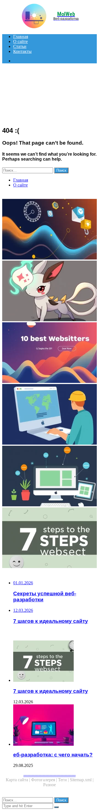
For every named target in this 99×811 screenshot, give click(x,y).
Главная (20, 36)
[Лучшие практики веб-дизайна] (49, 291)
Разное (49, 784)
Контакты (22, 51)
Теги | (64, 779)
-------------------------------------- (49, 774)
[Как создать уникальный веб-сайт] (49, 415)
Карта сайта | (18, 779)
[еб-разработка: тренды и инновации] (49, 230)
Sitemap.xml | (82, 779)
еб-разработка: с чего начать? (53, 755)
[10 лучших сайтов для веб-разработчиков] (49, 353)
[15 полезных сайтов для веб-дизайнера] (49, 476)
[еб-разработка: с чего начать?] (55, 725)
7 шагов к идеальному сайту (50, 691)
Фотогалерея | (44, 779)
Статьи (19, 46)
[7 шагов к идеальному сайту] (49, 538)
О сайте (20, 41)
